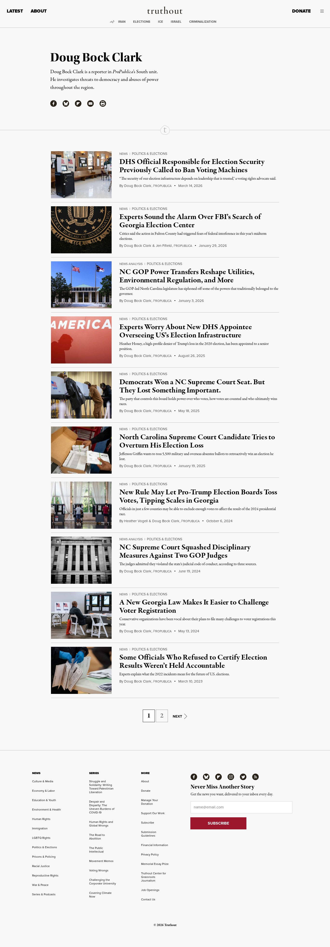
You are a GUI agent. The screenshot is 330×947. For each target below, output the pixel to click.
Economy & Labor (43, 791)
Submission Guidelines (148, 834)
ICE (160, 21)
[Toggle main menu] (321, 11)
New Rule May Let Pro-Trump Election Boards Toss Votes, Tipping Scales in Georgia (198, 496)
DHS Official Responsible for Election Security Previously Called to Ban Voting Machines (192, 166)
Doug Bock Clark (137, 185)
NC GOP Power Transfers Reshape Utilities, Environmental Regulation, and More (186, 276)
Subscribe (147, 822)
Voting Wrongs (98, 870)
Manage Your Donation (149, 802)
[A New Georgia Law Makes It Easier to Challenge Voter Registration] (81, 615)
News (123, 153)
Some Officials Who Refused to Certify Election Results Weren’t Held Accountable (193, 661)
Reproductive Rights (45, 875)
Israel (176, 21)
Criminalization (202, 21)
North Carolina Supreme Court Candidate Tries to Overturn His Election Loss (197, 441)
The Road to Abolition (97, 837)
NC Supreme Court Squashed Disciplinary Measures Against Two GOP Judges (184, 551)
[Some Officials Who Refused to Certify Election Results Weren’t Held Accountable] (81, 670)
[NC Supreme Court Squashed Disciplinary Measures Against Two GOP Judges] (81, 560)
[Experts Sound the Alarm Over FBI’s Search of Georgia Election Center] (81, 229)
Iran (121, 21)
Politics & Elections (149, 153)
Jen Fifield (164, 245)
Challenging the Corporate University (102, 882)
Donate (301, 10)
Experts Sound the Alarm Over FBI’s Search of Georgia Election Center (189, 221)
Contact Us (148, 899)
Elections (141, 21)
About (39, 10)
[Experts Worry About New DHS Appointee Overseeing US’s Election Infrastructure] (81, 339)
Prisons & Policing (44, 856)
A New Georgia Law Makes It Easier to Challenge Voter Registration (194, 606)
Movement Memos (101, 861)
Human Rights (41, 819)
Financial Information (154, 845)
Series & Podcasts (44, 894)
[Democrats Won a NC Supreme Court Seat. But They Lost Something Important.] (81, 395)
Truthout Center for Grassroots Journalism (153, 877)
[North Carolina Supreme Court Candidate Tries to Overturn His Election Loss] (81, 450)
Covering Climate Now (100, 895)
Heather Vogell (136, 521)
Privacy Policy (150, 854)
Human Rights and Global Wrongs (101, 824)
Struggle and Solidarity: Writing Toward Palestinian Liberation (101, 786)
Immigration (40, 828)
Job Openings (150, 890)
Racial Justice (41, 866)
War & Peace (40, 885)
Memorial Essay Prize (155, 864)
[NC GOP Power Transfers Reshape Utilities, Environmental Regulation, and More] (81, 284)
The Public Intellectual (96, 850)
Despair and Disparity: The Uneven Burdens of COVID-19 (101, 807)
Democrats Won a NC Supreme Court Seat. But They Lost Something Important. (192, 386)
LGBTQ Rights (41, 838)
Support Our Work (153, 813)
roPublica (162, 186)
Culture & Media (42, 781)
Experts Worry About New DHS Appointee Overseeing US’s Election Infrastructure (185, 331)
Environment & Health (46, 809)
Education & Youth (44, 800)
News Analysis (131, 264)
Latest (15, 10)
